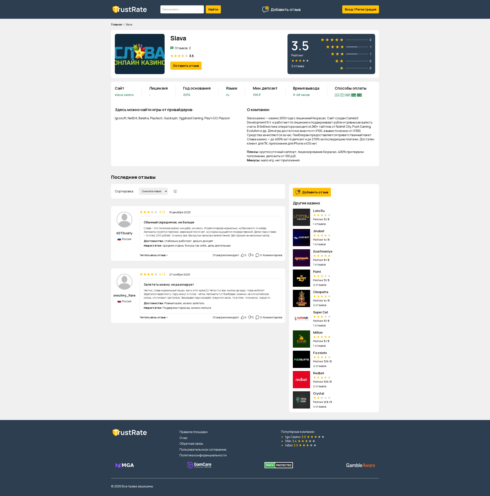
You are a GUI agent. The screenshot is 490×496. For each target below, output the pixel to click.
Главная (116, 24)
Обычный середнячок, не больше (169, 222)
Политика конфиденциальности (203, 455)
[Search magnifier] (213, 9)
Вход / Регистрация (360, 9)
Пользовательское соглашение (203, 449)
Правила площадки (193, 432)
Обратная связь (191, 443)
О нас (184, 438)
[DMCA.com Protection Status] (278, 465)
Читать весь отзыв (153, 255)
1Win (288, 441)
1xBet (289, 445)
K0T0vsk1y (124, 233)
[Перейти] (124, 465)
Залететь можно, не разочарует (169, 284)
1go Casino (293, 437)
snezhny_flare (124, 295)
